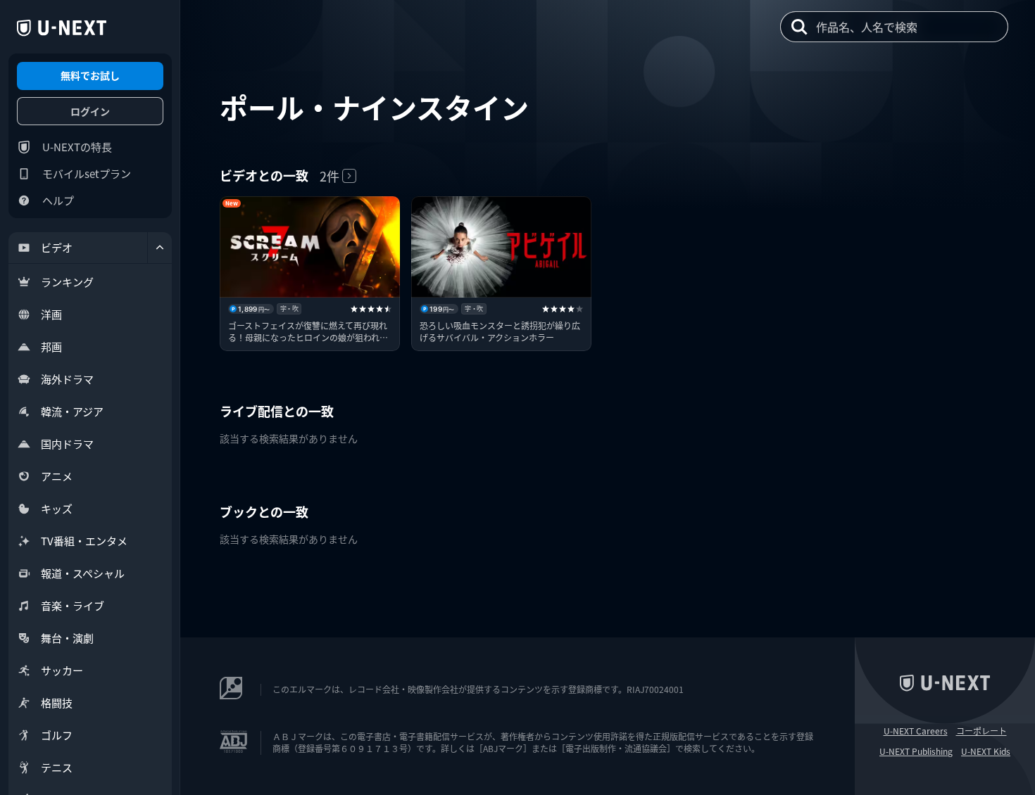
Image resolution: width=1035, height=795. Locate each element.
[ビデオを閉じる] (160, 247)
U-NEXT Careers (916, 731)
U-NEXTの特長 (77, 146)
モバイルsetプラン (86, 173)
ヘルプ (58, 200)
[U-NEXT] (61, 28)
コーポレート (981, 731)
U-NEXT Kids (985, 751)
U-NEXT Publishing (916, 751)
